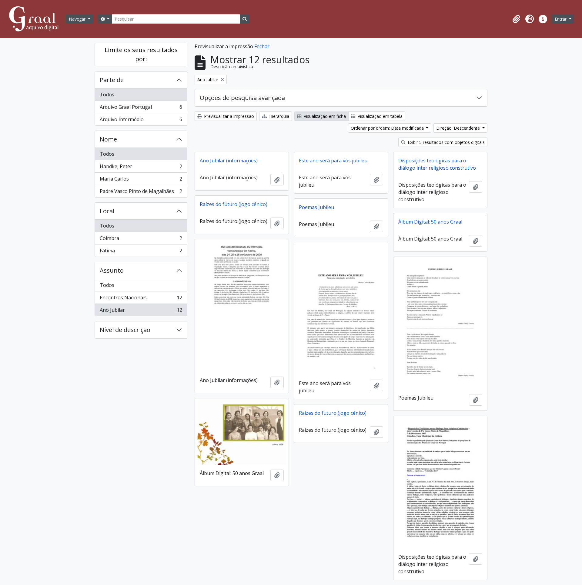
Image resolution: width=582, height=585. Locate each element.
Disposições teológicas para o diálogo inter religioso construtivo (437, 164)
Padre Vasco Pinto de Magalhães (140, 192)
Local (107, 211)
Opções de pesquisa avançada (242, 98)
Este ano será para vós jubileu (333, 160)
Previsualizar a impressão (228, 116)
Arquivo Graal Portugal (140, 108)
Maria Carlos (140, 180)
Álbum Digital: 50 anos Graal (430, 221)
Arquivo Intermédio (140, 120)
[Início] (36, 18)
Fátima (140, 252)
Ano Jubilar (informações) (229, 160)
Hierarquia (278, 116)
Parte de (112, 80)
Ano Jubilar (140, 311)
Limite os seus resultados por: (141, 54)
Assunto (112, 270)
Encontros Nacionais (140, 299)
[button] (516, 19)
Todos (107, 94)
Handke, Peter (140, 168)
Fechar (261, 46)
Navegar (78, 19)
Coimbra (140, 239)
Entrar (561, 19)
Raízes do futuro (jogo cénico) (233, 204)
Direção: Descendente (458, 128)
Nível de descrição (125, 330)
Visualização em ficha (324, 116)
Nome (108, 139)
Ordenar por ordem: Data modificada (388, 128)
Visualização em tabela (379, 116)
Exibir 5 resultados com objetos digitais (445, 142)
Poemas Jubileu (316, 207)
